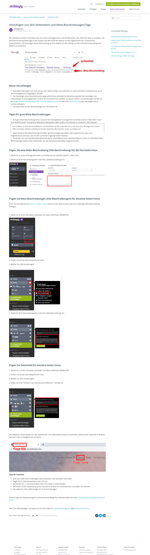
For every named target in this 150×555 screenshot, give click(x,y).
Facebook (96, 515)
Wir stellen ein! (101, 550)
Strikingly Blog (62, 550)
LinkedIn (104, 515)
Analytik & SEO (53, 17)
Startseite (81, 9)
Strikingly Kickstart (42, 550)
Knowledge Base (15, 17)
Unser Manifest (102, 552)
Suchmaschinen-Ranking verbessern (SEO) (124, 37)
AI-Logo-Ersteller (41, 552)
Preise (103, 9)
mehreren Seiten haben (38, 204)
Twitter (100, 515)
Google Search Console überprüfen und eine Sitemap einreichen (37, 101)
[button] (33, 515)
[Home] (16, 6)
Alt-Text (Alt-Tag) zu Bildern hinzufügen (123, 56)
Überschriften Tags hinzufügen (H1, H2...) (123, 52)
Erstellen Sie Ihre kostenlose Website (123, 4)
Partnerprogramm (85, 550)
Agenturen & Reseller (86, 552)
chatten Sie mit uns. (82, 508)
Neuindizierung (75, 101)
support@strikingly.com (61, 508)
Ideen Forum (134, 9)
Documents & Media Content (34, 17)
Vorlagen (93, 9)
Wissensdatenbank (117, 9)
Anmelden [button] (99, 4)
